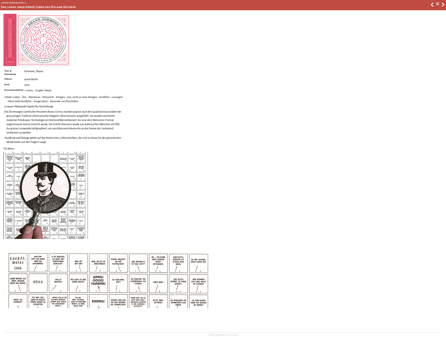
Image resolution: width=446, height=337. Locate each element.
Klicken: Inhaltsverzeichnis (13, 2)
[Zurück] (431, 6)
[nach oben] (437, 6)
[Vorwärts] (442, 6)
